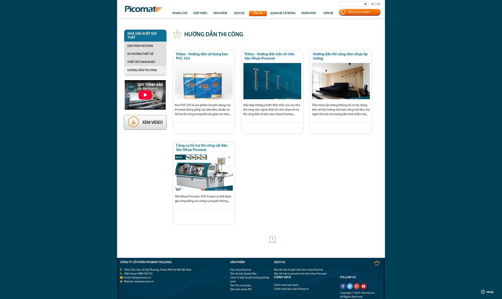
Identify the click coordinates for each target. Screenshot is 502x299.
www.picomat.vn (144, 281)
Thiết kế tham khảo (141, 62)
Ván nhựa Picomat (240, 269)
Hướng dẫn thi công (142, 70)
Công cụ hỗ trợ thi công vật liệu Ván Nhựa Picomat (201, 148)
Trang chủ (179, 13)
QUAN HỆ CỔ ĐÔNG (283, 13)
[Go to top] (377, 263)
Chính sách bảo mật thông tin (291, 289)
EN (378, 4)
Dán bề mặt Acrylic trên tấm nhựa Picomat (298, 269)
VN (372, 4)
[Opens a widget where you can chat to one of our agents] (487, 292)
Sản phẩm (220, 13)
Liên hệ (328, 13)
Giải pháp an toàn (140, 46)
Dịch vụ (239, 13)
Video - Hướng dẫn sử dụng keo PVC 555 (202, 56)
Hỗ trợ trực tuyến (359, 12)
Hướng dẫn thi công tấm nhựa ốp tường (340, 56)
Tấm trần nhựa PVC (241, 289)
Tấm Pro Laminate (240, 285)
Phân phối (308, 13)
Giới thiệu (200, 13)
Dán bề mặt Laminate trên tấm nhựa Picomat (300, 273)
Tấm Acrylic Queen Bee (243, 273)
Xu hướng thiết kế (140, 54)
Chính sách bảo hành (286, 285)
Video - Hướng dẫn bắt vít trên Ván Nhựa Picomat (269, 56)
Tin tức (258, 13)
